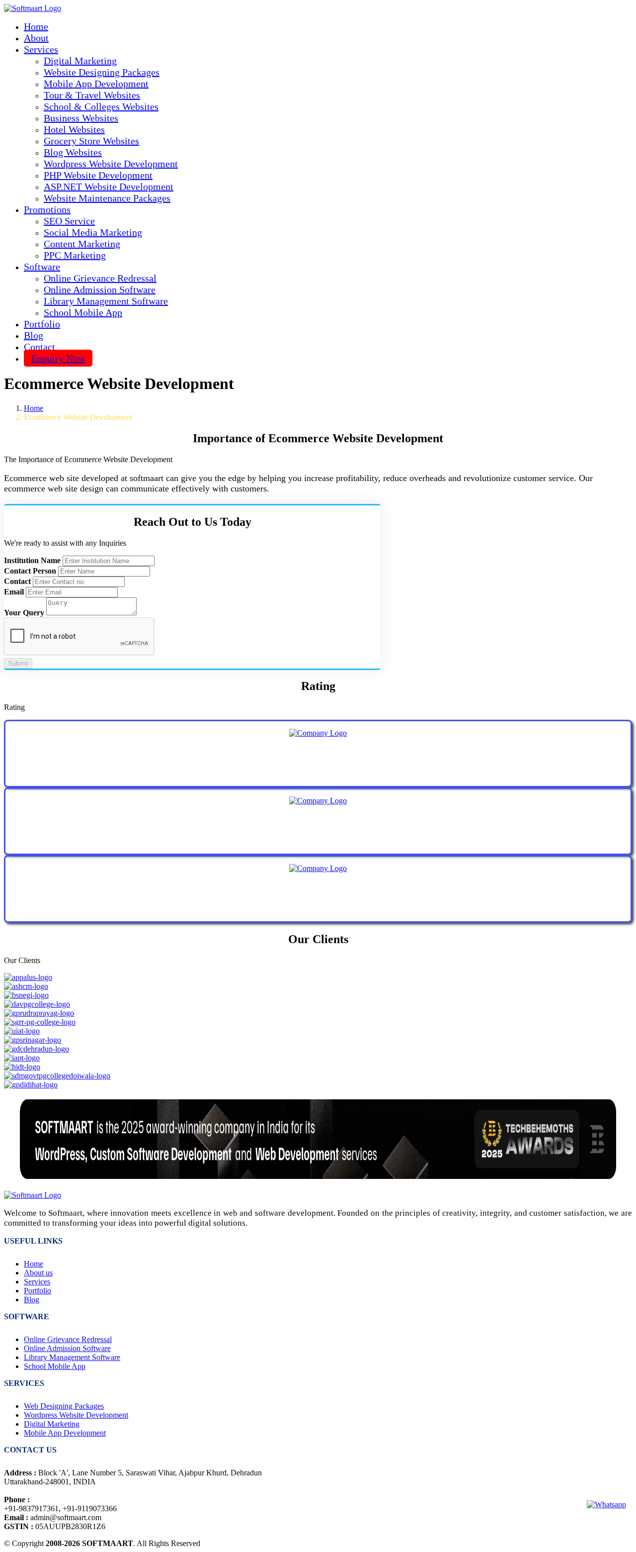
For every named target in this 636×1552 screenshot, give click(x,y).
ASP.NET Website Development (108, 186)
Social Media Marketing (93, 232)
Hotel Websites (74, 129)
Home (36, 26)
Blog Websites (73, 152)
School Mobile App (83, 312)
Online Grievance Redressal (100, 278)
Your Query (24, 612)
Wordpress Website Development (111, 163)
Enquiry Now (58, 358)
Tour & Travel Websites (92, 95)
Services (37, 1281)
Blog (33, 335)
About (36, 37)
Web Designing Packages (64, 1406)
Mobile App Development (96, 83)
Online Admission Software (100, 289)
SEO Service (69, 220)
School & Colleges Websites (101, 106)
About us (38, 1272)
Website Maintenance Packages (107, 198)
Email (14, 591)
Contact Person (30, 571)
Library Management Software (106, 300)
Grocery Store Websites (91, 140)
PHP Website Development (98, 175)
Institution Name (32, 560)
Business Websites (81, 117)
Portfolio (42, 323)
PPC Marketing (75, 255)
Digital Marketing (80, 60)
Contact (39, 346)
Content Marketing (82, 243)
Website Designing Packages (101, 72)
